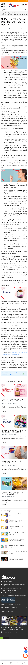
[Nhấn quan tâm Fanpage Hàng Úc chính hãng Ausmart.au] (14, 620)
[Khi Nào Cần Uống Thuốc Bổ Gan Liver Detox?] (14, 452)
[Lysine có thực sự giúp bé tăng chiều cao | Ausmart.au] (4, 515)
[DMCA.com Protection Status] (4, 637)
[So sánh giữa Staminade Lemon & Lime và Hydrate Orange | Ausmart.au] (4, 540)
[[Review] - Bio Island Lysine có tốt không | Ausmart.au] (4, 546)
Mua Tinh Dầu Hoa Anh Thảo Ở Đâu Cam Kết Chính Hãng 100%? (14, 431)
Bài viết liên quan (14, 381)
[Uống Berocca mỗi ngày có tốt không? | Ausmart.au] (4, 527)
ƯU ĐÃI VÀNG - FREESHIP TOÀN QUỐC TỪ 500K (13, 1)
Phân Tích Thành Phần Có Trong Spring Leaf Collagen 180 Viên (12, 400)
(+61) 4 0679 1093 (16, 588)
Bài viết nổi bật (6, 511)
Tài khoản (24, 663)
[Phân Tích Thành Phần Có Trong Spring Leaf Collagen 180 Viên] (14, 390)
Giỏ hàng (17, 663)
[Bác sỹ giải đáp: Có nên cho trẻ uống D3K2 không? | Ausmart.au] (4, 534)
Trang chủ (4, 663)
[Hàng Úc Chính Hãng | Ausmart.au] (14, 5)
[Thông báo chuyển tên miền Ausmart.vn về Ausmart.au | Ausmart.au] (4, 521)
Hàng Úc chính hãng (18, 604)
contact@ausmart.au (11, 592)
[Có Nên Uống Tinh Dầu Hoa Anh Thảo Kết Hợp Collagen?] (14, 483)
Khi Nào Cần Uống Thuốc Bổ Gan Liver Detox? (13, 462)
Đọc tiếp (4, 411)
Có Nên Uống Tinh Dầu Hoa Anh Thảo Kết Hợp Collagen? (12, 493)
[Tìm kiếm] (25, 9)
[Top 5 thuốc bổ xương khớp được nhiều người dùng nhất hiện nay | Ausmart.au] (4, 559)
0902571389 (12, 590)
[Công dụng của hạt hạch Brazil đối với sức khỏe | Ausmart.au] (4, 553)
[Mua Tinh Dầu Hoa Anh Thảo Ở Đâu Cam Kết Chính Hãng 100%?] (14, 421)
